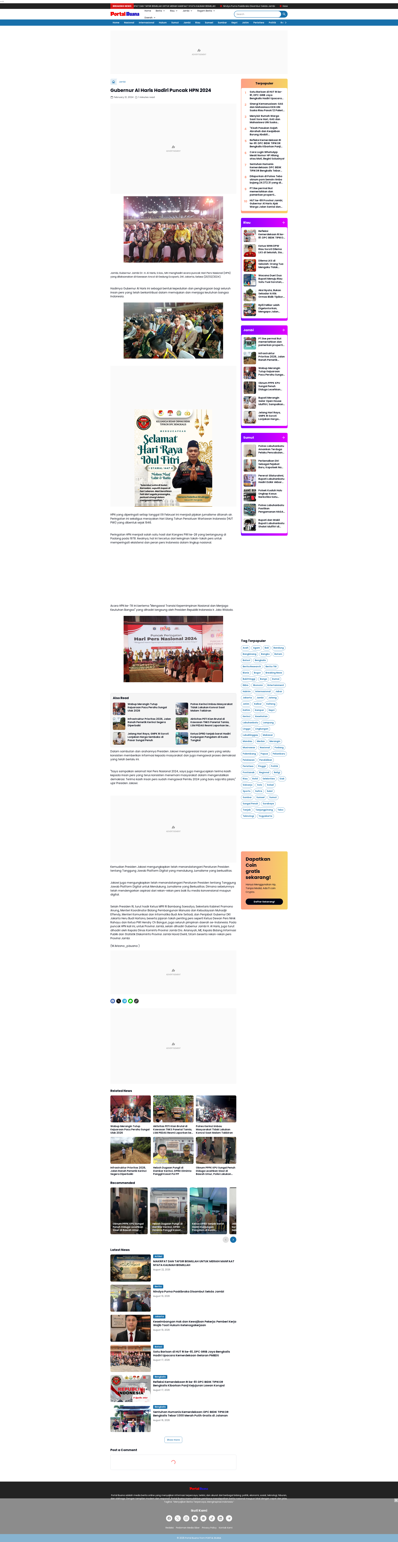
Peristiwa (258, 22)
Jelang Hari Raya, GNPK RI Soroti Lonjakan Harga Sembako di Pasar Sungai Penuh (148, 737)
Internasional (146, 22)
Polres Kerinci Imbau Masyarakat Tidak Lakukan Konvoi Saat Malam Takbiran (211, 707)
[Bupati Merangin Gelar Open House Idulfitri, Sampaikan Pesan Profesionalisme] (250, 402)
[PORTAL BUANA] (125, 14)
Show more (173, 1439)
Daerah (149, 17)
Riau (172, 10)
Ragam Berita (204, 10)
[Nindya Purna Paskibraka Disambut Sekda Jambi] (130, 1298)
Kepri (234, 22)
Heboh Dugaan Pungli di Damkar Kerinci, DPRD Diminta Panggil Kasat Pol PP (172, 1171)
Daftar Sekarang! (264, 901)
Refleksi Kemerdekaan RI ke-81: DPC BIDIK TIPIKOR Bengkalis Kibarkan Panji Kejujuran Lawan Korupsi (189, 1383)
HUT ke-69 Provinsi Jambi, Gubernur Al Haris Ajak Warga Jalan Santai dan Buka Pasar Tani (266, 204)
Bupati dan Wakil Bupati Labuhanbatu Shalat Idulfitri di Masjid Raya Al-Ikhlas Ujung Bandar (271, 523)
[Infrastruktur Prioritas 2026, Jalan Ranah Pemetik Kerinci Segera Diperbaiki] (119, 723)
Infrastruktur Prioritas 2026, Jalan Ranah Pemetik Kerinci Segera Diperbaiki (149, 722)
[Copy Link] (136, 1001)
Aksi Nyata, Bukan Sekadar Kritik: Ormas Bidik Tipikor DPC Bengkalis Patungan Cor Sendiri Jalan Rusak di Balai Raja (270, 293)
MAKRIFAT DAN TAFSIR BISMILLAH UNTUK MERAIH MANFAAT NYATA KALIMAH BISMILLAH (193, 1263)
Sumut (175, 22)
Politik (272, 22)
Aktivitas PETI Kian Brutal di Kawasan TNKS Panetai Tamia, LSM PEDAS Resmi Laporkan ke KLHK (209, 722)
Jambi (186, 10)
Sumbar (222, 22)
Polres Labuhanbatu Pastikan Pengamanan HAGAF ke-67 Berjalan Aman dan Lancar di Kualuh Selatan (271, 508)
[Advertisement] (199, 52)
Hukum (163, 22)
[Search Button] (284, 14)
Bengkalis (160, 1376)
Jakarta (159, 1316)
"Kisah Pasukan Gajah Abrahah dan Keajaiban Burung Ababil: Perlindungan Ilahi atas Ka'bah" (265, 131)
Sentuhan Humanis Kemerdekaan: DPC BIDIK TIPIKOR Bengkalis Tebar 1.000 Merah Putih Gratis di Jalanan (191, 1413)
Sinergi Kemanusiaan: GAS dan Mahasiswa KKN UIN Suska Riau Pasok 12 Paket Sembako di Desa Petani (266, 107)
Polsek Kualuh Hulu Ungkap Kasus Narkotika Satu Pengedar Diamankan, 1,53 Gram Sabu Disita (270, 494)
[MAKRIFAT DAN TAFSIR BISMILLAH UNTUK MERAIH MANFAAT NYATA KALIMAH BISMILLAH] (130, 1267)
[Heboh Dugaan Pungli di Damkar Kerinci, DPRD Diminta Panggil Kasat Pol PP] (173, 1150)
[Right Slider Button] (284, 22)
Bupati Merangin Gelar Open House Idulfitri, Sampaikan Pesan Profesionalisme (270, 401)
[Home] (113, 82)
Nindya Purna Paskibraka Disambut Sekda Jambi (162, 6)
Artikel (158, 1256)
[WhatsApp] (130, 1001)
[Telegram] (124, 1001)
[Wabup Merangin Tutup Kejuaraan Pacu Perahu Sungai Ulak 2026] (119, 709)
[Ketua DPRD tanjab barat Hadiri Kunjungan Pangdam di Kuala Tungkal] (182, 738)
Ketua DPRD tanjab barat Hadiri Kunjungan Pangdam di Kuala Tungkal (210, 737)
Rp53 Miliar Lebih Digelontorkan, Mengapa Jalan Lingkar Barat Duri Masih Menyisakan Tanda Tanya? (270, 308)
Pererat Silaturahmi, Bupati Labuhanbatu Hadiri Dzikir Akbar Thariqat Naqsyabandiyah (271, 479)
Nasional (129, 22)
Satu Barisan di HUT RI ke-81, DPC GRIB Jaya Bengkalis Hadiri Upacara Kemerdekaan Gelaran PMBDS (191, 1353)
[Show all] (283, 222)
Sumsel (209, 22)
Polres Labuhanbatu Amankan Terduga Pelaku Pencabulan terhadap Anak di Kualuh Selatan (271, 449)
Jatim (245, 22)
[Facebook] (112, 1001)
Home (148, 10)
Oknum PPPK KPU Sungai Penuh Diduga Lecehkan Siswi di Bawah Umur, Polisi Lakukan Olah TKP (215, 1171)
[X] (118, 1001)
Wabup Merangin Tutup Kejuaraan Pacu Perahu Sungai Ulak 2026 (147, 707)
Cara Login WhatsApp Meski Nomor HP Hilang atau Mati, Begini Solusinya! (267, 155)
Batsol (158, 1346)
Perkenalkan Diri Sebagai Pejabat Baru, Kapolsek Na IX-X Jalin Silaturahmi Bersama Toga (269, 464)
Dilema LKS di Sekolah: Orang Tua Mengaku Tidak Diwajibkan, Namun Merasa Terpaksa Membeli (270, 264)
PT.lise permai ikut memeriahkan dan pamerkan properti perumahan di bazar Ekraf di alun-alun (266, 191)
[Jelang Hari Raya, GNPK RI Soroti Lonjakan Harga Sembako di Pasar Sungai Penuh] (119, 738)
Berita (159, 10)
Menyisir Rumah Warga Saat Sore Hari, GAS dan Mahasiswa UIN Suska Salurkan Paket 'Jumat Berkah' (265, 119)
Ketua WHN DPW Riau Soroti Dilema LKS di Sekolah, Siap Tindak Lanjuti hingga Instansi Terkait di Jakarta (270, 249)
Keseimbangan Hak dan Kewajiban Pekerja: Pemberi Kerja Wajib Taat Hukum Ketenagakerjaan (246, 6)
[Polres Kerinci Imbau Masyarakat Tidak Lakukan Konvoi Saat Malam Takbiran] (182, 709)
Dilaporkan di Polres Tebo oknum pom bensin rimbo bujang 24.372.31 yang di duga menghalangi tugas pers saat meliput (266, 179)
